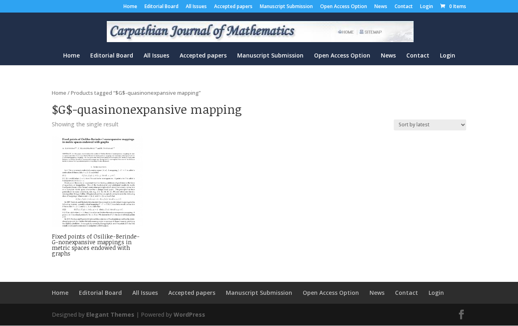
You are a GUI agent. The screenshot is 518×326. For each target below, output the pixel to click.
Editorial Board (161, 7)
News (380, 7)
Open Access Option (343, 7)
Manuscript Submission (286, 7)
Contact (404, 7)
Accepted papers (233, 7)
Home (130, 7)
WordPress (189, 314)
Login (426, 7)
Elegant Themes (110, 314)
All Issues (196, 7)
